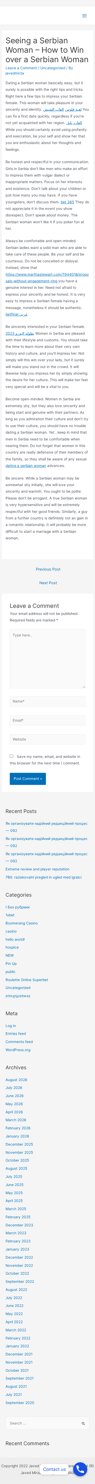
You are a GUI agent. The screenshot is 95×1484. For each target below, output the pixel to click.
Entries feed (16, 1033)
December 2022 (19, 1257)
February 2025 (18, 1217)
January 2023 (17, 1249)
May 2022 (14, 1314)
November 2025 (19, 1152)
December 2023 (19, 1225)
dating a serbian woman (26, 466)
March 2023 (16, 1233)
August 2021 (16, 1386)
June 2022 (14, 1306)
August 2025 (16, 1168)
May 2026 (14, 1104)
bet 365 (67, 202)
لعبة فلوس (73, 109)
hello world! (15, 939)
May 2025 (14, 1193)
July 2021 (14, 1394)
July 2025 (14, 1176)
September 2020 (20, 1403)
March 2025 (16, 1209)
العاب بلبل (74, 123)
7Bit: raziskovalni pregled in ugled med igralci (44, 877)
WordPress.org (18, 1050)
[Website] (48, 740)
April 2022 (14, 1322)
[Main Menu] (84, 15)
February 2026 (18, 1128)
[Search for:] (47, 1423)
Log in (11, 1026)
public (11, 972)
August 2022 (16, 1290)
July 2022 (14, 1298)
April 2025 (14, 1201)
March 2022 (16, 1330)
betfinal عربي (17, 314)
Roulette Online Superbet (27, 980)
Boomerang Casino (22, 923)
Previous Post (48, 569)
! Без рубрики (18, 907)
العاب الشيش (53, 109)
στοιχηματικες (18, 996)
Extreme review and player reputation (37, 869)
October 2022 (17, 1273)
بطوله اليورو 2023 (20, 333)
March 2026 (16, 1120)
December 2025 (19, 1144)
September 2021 (20, 1378)
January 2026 (17, 1136)
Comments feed (19, 1042)
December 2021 (19, 1354)
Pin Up (11, 963)
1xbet (10, 915)
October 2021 (17, 1370)
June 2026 (15, 1096)
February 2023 (18, 1241)
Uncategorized (52, 68)
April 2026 (14, 1112)
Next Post (48, 583)
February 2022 (18, 1338)
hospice (12, 947)
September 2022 (20, 1281)
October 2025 (17, 1160)
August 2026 (16, 1080)
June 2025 (14, 1185)
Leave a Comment (21, 68)
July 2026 (14, 1088)
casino (11, 931)
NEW (10, 955)
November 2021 (19, 1362)
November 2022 (19, 1265)
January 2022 (17, 1346)
